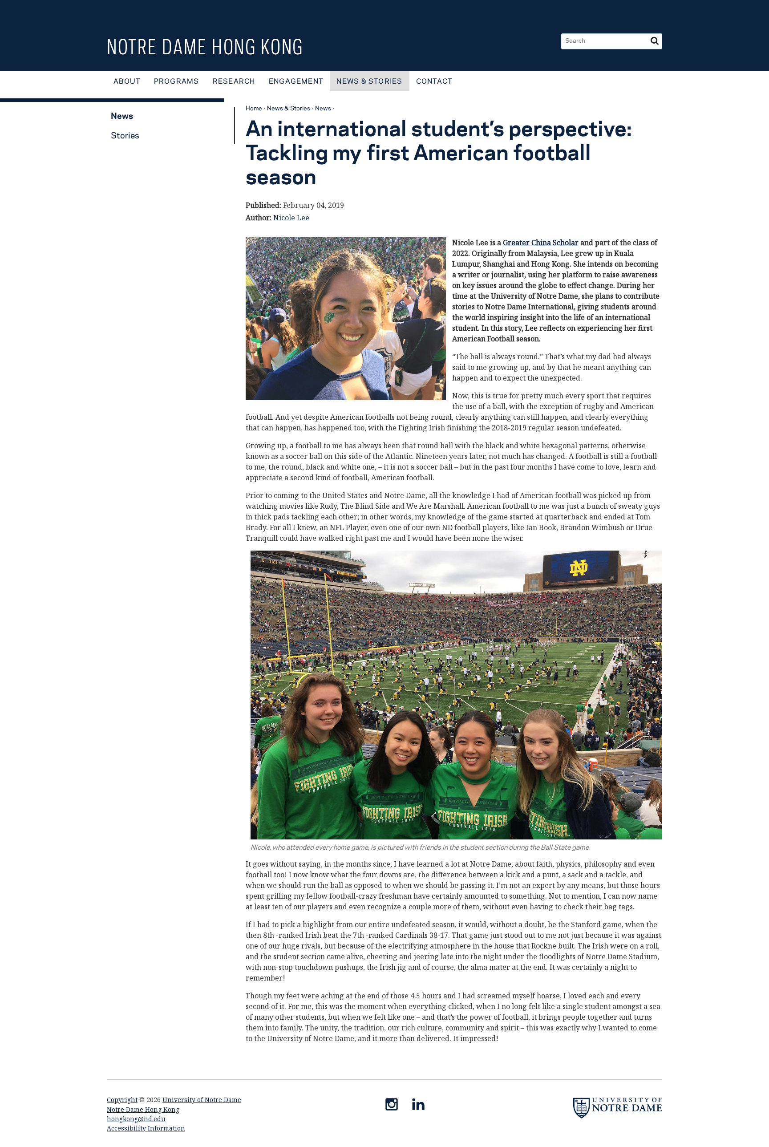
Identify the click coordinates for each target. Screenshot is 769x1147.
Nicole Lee (291, 218)
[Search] (655, 41)
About (126, 80)
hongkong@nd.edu (136, 1119)
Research (234, 80)
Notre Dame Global (590, 11)
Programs (176, 80)
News (323, 108)
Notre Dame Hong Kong (205, 46)
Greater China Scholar (541, 242)
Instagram (395, 1106)
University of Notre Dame (201, 1099)
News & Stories (369, 80)
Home (254, 108)
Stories (125, 135)
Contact (434, 80)
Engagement (296, 80)
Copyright (122, 1099)
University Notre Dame (174, 11)
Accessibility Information (146, 1128)
